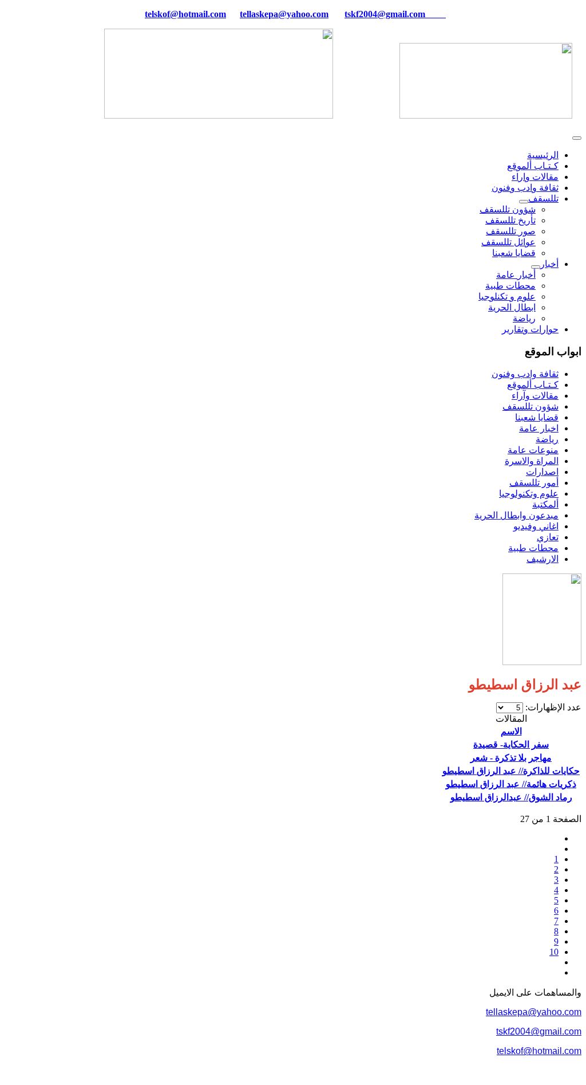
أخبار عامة (516, 275)
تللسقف (543, 198)
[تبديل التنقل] (576, 138)
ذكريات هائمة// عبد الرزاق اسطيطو (511, 784)
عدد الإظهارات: (552, 707)
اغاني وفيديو (536, 526)
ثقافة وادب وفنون (525, 187)
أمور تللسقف (534, 483)
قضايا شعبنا (514, 253)
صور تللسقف (511, 231)
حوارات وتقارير (530, 329)
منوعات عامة (533, 450)
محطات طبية (510, 285)
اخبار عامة (539, 428)
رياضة (524, 318)
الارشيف (542, 559)
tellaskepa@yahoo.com (284, 14)
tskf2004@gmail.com (385, 14)
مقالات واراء (535, 177)
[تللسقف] (523, 201)
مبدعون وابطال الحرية (516, 515)
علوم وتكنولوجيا (529, 493)
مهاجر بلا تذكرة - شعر (511, 757)
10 (554, 952)
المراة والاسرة (532, 461)
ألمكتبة (545, 504)
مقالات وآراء (535, 395)
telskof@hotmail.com (539, 1051)
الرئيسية (543, 155)
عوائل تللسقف (508, 242)
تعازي (548, 537)
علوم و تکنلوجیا (507, 296)
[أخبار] (535, 267)
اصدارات (542, 472)
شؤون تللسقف (508, 209)
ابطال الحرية (512, 307)
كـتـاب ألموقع (533, 166)
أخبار (549, 264)
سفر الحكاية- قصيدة (511, 744)
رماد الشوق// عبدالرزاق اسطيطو (511, 797)
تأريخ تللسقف (510, 220)
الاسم (511, 731)
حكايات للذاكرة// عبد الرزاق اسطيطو (511, 771)
